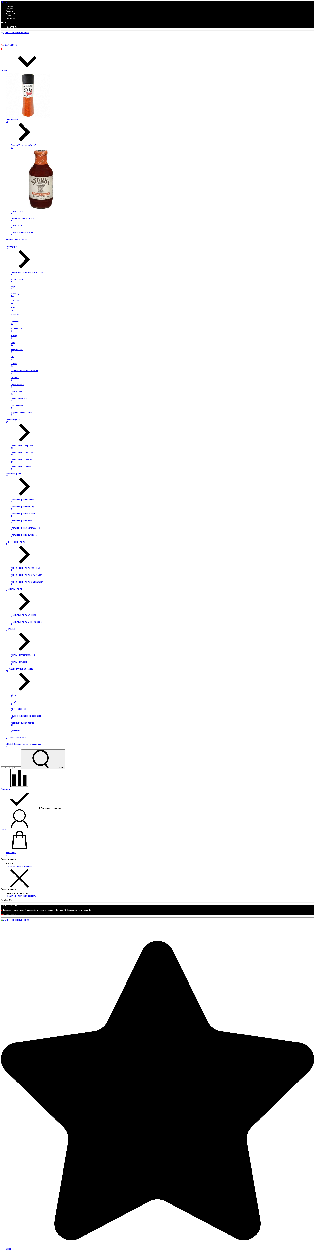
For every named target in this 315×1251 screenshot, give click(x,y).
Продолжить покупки (16, 896)
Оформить (29, 866)
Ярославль (11, 27)
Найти (61, 768)
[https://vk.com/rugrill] (2, 22)
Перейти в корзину (15, 866)
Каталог (5, 70)
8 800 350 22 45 (10, 45)
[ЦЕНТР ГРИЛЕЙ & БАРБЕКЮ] (15, 33)
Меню (4, 2)
